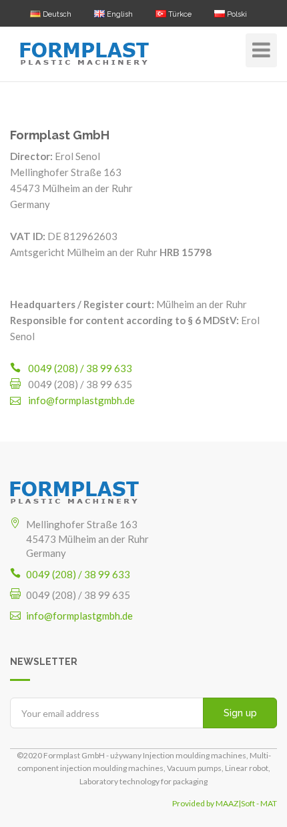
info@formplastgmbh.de (81, 400)
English (119, 14)
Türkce (179, 14)
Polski (236, 14)
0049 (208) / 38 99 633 (80, 368)
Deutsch (56, 14)
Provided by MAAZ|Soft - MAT (224, 803)
